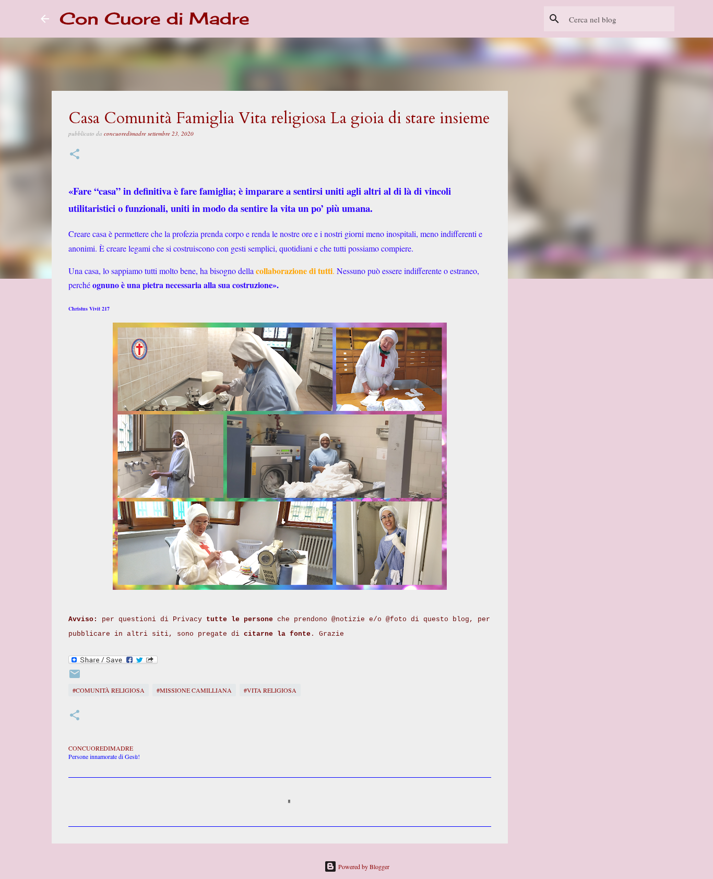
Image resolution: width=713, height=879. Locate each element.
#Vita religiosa (270, 690)
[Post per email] (74, 677)
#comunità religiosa (109, 690)
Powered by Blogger (363, 866)
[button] (74, 155)
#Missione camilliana (194, 690)
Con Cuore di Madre (154, 18)
